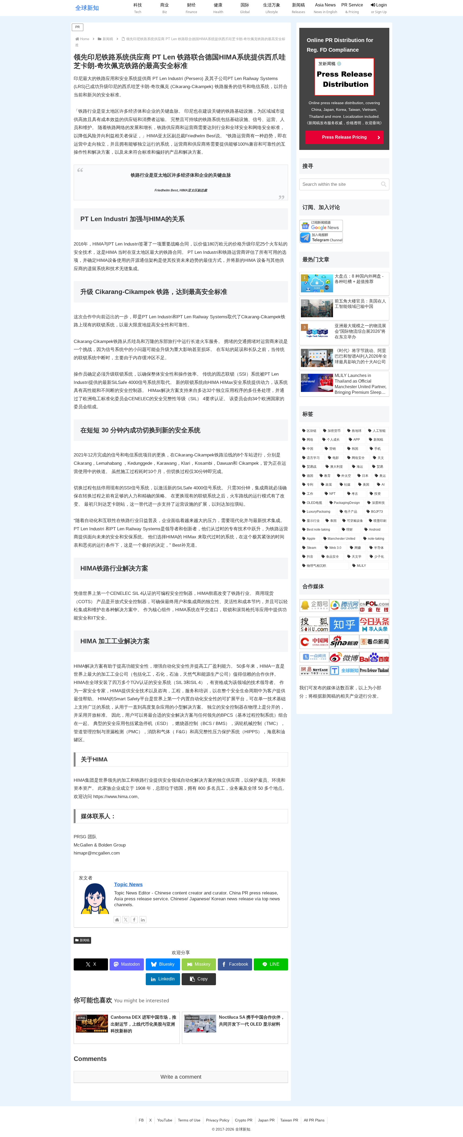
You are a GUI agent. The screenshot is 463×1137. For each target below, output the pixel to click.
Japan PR (266, 1120)
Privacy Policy (217, 1120)
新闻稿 (84, 940)
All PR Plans (314, 1120)
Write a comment (180, 1077)
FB (141, 1120)
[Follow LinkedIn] (142, 919)
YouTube (164, 1120)
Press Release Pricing (344, 137)
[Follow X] (125, 919)
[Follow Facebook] (134, 919)
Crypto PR (243, 1120)
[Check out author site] (117, 919)
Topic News (128, 884)
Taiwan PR (289, 1120)
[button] (199, 979)
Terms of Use (189, 1120)
